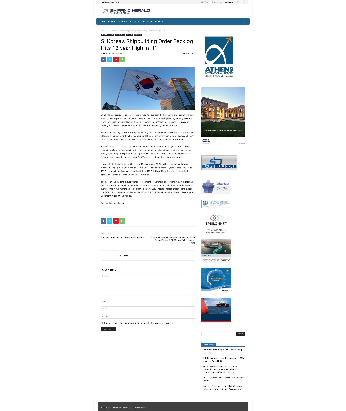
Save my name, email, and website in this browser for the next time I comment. (138, 323)
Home (103, 31)
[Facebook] (237, 2)
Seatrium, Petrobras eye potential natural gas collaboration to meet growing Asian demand (222, 387)
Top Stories (137, 35)
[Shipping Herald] (127, 11)
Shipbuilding (120, 35)
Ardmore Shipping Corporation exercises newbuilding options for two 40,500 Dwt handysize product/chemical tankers (220, 369)
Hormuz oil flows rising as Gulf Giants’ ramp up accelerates (222, 351)
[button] (243, 21)
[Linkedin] (240, 2)
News (112, 35)
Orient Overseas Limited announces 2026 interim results (224, 379)
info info (106, 53)
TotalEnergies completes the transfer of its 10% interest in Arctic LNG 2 (223, 359)
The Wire (129, 35)
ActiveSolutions (143, 407)
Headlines (112, 31)
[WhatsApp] (122, 59)
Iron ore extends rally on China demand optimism (122, 237)
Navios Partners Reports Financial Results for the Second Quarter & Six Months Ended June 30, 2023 (173, 240)
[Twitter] (243, 2)
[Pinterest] (116, 59)
